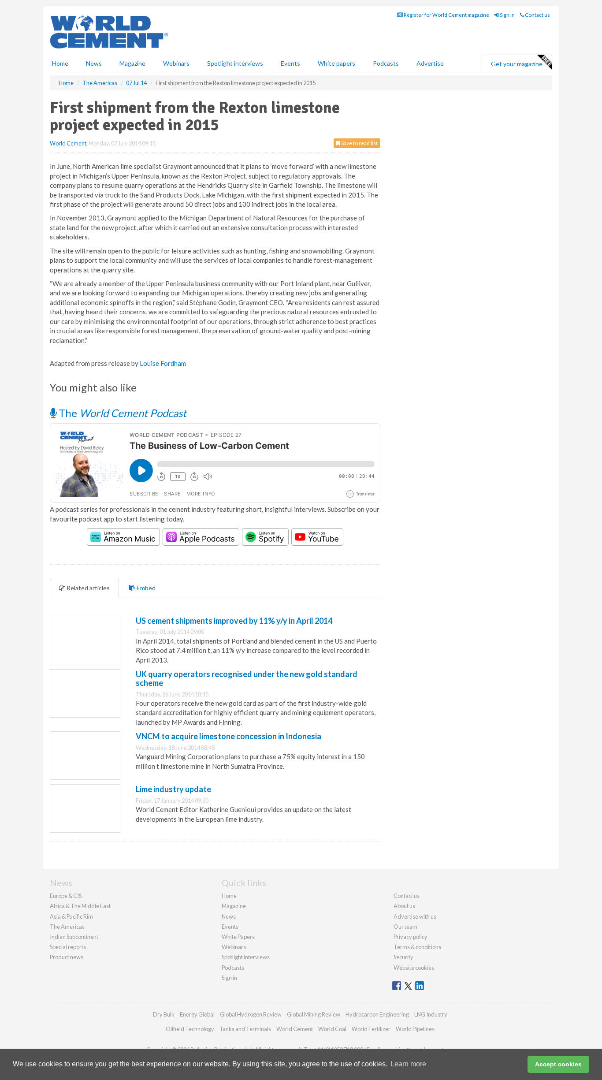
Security (403, 957)
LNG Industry (430, 1014)
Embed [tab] (145, 588)
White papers (336, 63)
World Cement (68, 143)
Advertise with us (415, 916)
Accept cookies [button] (558, 1064)
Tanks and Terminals (245, 1028)
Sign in (507, 15)
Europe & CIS (66, 895)
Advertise (430, 63)
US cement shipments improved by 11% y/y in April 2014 (234, 621)
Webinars (176, 63)
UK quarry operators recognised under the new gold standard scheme (246, 678)
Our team (405, 926)
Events (290, 63)
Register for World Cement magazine (446, 15)
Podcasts (386, 63)
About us (404, 905)
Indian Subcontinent (74, 936)
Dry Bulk (164, 1014)
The (121, 412)
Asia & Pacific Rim (71, 916)
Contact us (537, 15)
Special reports (68, 946)
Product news (66, 957)
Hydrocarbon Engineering (377, 1014)
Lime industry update (173, 789)
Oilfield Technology (190, 1028)
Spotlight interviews (235, 63)
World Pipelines (415, 1028)
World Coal (332, 1028)
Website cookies (414, 967)
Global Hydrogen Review (251, 1014)
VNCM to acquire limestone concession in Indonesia (228, 736)
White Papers (238, 936)
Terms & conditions (417, 946)
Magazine (132, 63)
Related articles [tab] (87, 588)
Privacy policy (410, 936)
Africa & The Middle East (80, 905)
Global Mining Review (313, 1014)
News (229, 916)
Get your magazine (517, 63)
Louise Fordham (163, 363)
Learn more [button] (408, 1064)
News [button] (94, 63)
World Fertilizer (371, 1028)
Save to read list (359, 143)
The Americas (67, 926)
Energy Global (197, 1014)
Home (60, 63)
